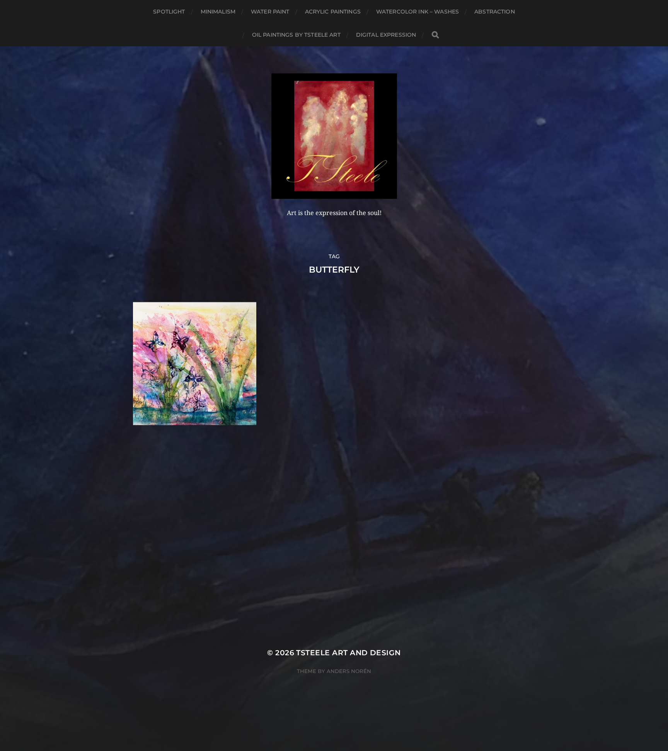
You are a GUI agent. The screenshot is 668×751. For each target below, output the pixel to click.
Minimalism (218, 11)
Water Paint (270, 11)
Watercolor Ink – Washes (417, 11)
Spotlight (169, 11)
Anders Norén (349, 671)
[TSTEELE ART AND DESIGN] (334, 136)
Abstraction (494, 11)
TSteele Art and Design (348, 652)
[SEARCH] (435, 35)
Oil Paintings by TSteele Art (296, 34)
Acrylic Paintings (333, 11)
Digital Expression (386, 34)
